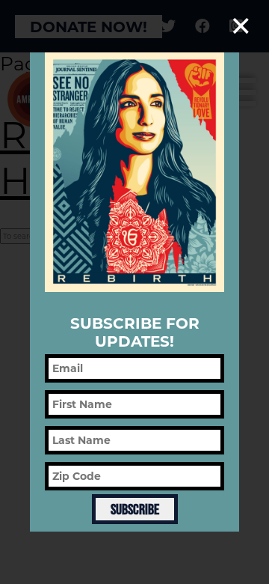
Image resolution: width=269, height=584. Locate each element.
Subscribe (135, 509)
